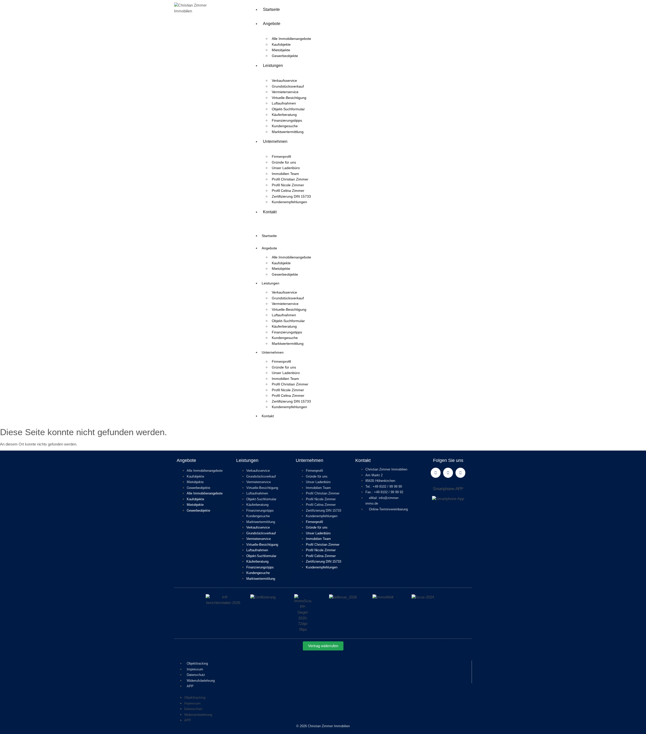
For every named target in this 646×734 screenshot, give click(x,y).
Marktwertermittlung (288, 132)
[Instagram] (460, 473)
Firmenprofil (281, 156)
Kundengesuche (285, 126)
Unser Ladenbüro (286, 168)
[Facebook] (436, 473)
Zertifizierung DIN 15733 (291, 196)
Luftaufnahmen (284, 103)
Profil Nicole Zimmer (288, 185)
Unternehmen (275, 141)
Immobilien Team (285, 174)
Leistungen (273, 65)
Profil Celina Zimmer (288, 191)
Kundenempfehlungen (289, 202)
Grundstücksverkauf (288, 86)
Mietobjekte (281, 50)
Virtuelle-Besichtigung (289, 98)
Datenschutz (196, 675)
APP (190, 686)
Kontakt (270, 212)
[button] (361, 222)
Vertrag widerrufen (323, 646)
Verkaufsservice (284, 80)
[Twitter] (448, 473)
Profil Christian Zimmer (290, 179)
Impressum (195, 669)
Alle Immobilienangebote (291, 39)
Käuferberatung (284, 115)
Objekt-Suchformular (288, 109)
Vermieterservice (285, 92)
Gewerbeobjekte (285, 56)
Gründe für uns (284, 162)
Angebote (271, 23)
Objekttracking (197, 663)
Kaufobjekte (281, 44)
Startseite (271, 9)
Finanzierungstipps (287, 120)
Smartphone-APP (448, 488)
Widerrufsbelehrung (201, 681)
